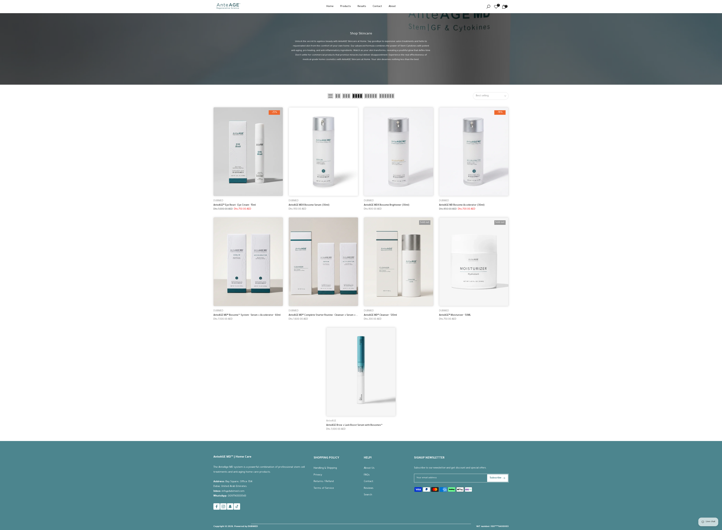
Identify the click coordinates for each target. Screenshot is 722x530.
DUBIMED (218, 201)
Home (330, 6)
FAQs (367, 475)
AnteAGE (331, 421)
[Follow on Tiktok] (237, 506)
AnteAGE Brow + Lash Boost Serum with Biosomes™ (354, 425)
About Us (369, 468)
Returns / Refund (324, 481)
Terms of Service (324, 488)
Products (345, 6)
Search (368, 495)
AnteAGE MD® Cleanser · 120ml (380, 315)
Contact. (369, 481)
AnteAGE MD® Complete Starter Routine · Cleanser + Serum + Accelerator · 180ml (333, 315)
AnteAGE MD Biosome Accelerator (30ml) (462, 205)
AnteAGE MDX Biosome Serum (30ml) (309, 205)
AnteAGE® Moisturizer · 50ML (455, 315)
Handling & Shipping (325, 468)
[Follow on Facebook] (216, 506)
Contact (377, 6)
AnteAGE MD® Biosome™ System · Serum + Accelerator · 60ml (247, 315)
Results (361, 6)
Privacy (318, 475)
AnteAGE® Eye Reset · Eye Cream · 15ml (234, 205)
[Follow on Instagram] (223, 506)
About (392, 6)
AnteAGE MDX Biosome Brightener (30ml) (386, 205)
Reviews (368, 488)
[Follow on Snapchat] (230, 506)
